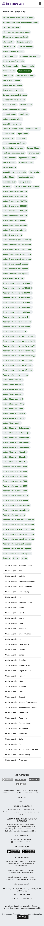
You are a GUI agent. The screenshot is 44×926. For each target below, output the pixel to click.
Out (13, 793)
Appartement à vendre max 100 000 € (17, 283)
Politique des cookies (11, 908)
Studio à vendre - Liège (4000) (17, 644)
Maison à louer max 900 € (13, 399)
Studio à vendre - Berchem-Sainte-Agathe (21, 749)
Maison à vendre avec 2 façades (15, 264)
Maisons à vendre (12, 861)
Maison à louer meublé (12, 423)
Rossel (36, 793)
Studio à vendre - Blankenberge (17, 665)
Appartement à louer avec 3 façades (17, 549)
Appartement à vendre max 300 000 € (17, 303)
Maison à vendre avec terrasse (15, 225)
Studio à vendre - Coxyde (15, 650)
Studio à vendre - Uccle (14, 692)
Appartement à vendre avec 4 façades (17, 370)
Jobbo (19, 793)
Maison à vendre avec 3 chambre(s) (17, 249)
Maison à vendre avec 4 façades (15, 274)
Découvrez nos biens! (11, 27)
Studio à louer (8, 138)
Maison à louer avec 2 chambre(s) (16, 433)
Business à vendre (26, 163)
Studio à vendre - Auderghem (16, 718)
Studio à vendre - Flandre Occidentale (20, 581)
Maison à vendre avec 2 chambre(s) (17, 245)
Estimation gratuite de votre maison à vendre (21, 824)
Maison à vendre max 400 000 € (15, 211)
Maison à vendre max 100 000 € (27, 187)
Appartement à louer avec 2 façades (17, 544)
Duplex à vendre (28, 66)
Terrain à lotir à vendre (11, 80)
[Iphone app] (28, 851)
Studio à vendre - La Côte (15, 576)
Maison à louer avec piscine (13, 418)
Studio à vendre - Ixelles (14, 655)
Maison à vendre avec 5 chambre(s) (17, 259)
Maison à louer (8, 177)
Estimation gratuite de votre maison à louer (21, 827)
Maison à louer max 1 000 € (13, 404)
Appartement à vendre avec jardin (16, 317)
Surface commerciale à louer (14, 143)
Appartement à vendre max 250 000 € (17, 298)
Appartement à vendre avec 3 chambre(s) (19, 346)
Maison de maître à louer (12, 119)
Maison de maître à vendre (13, 52)
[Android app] (13, 851)
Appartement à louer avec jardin (15, 500)
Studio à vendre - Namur (14, 597)
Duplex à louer (8, 134)
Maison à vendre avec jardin (14, 220)
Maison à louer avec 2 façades (14, 452)
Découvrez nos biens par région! (15, 37)
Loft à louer (21, 138)
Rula (24, 790)
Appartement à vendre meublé (14, 331)
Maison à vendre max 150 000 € (15, 191)
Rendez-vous (27, 793)
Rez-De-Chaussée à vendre (13, 61)
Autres (24, 558)
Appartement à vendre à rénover (15, 375)
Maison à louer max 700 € (13, 389)
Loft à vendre (8, 76)
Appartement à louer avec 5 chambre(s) (18, 539)
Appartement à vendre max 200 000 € (17, 293)
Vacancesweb (9, 790)
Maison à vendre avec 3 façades (15, 269)
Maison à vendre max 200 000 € (15, 196)
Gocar (18, 790)
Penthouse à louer (33, 129)
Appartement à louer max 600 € (15, 476)
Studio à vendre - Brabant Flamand (18, 587)
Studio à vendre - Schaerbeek (16, 713)
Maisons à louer (12, 870)
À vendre (6, 558)
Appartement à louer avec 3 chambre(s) (18, 529)
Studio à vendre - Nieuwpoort (16, 728)
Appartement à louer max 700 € (15, 481)
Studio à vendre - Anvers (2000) (17, 755)
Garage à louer (24, 182)
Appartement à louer (26, 177)
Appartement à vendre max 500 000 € (17, 312)
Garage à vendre (9, 167)
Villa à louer (23, 114)
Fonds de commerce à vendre (14, 109)
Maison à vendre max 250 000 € (15, 201)
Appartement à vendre (27, 158)
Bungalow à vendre (24, 42)
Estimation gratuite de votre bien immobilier (22, 820)
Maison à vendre (9, 158)
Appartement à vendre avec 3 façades (17, 365)
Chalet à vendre (9, 47)
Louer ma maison (28, 810)
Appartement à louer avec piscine (16, 510)
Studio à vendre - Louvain (15, 618)
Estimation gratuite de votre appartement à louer (21, 831)
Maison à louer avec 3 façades (14, 457)
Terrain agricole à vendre (12, 85)
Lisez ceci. (28, 914)
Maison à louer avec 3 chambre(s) (16, 438)
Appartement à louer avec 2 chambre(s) (18, 525)
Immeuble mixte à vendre (30, 56)
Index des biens (22, 858)
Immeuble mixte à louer (12, 124)
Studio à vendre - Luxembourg (17, 592)
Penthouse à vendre (10, 66)
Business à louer (9, 182)
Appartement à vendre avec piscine (16, 327)
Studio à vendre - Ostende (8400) (18, 723)
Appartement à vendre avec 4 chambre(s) (19, 351)
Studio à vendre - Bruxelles (15, 660)
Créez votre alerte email (21, 884)
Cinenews (6, 793)
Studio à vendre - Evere (14, 623)
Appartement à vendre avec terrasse (17, 322)
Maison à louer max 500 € (13, 380)
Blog (20, 801)
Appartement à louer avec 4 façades (17, 554)
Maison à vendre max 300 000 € (15, 206)
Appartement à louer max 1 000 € (15, 496)
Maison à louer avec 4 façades (14, 462)
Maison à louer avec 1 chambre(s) (16, 428)
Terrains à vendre (13, 863)
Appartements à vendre (28, 861)
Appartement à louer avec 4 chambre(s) (18, 534)
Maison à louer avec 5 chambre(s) (16, 447)
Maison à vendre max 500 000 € (15, 216)
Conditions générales (22, 906)
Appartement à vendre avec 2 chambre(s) (19, 341)
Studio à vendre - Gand (14, 744)
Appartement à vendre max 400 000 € (17, 307)
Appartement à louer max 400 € (15, 467)
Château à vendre (10, 56)
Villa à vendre (8, 42)
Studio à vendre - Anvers (14, 608)
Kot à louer (7, 187)
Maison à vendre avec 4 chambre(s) (17, 254)
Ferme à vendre (26, 105)
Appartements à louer (27, 870)
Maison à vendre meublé (12, 235)
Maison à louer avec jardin (13, 409)
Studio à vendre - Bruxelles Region (18, 566)
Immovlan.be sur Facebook (22, 839)
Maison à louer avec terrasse (14, 414)
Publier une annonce (22, 806)
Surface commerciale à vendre (15, 95)
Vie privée (9, 906)
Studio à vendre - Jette (14, 739)
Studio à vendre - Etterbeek (15, 629)
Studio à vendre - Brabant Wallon (18, 634)
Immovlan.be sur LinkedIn (21, 842)
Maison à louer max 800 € (13, 394)
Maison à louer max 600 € (13, 385)
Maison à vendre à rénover (13, 278)
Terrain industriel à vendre (13, 90)
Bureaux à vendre (9, 105)
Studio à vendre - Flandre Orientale (18, 602)
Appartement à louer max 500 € (15, 471)
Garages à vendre (21, 865)
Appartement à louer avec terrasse (16, 505)
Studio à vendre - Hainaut (15, 676)
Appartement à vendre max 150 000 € (17, 288)
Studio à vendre (25, 71)
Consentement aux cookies (31, 908)
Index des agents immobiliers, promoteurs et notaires (22, 890)
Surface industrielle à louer (13, 148)
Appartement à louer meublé (14, 515)
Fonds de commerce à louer (14, 153)
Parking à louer (34, 153)
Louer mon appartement (31, 812)
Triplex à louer (22, 134)
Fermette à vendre (25, 47)
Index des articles (22, 895)
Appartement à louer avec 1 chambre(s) (18, 520)
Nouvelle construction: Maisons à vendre (21, 877)
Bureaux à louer (33, 148)
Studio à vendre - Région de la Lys (18, 671)
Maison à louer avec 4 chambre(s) (16, 442)
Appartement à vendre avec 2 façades (17, 360)
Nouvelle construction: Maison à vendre (18, 18)
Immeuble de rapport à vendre (14, 172)
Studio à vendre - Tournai (15, 697)
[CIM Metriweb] (23, 917)
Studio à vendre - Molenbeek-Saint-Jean (21, 707)
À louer (16, 558)
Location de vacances (22, 898)
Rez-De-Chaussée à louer (13, 129)
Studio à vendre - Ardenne (15, 571)
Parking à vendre (9, 114)
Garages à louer (27, 872)
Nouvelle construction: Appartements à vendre (21, 879)
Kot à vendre (34, 172)
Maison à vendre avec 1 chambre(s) (17, 240)
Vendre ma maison (14, 810)
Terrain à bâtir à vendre (25, 76)
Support (35, 906)
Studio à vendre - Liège (14, 681)
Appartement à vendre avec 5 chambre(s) (19, 356)
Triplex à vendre (9, 71)
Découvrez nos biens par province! (16, 32)
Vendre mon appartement (11, 812)
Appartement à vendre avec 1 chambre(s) (19, 336)
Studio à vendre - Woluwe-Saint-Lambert (21, 702)
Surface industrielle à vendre (14, 100)
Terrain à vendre (9, 163)
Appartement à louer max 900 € (15, 491)
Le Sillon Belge (32, 790)
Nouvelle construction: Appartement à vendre (20, 23)
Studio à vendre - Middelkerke (16, 734)
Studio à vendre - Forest (14, 613)
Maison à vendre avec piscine (14, 230)
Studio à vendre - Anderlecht (16, 760)
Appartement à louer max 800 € (15, 486)
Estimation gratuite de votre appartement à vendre (21, 829)
